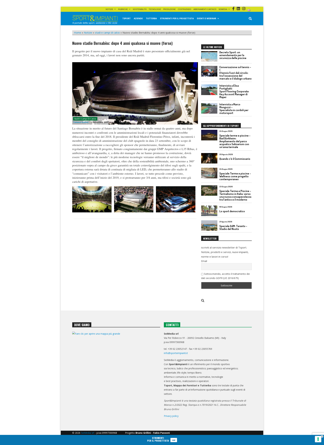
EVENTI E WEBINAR (206, 18)
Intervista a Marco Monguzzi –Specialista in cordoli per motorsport (233, 109)
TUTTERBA (151, 18)
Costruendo (184, 9)
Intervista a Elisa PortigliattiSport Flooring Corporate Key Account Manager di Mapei (234, 91)
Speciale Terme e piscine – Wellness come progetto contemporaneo (235, 176)
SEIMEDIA (223, 9)
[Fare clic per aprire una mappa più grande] (116, 366)
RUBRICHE (123, 9)
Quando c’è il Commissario (234, 158)
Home (77, 32)
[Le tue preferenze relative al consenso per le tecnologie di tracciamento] (318, 439)
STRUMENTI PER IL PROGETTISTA (177, 18)
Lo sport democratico (232, 211)
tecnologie (155, 9)
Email (204, 261)
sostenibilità (139, 9)
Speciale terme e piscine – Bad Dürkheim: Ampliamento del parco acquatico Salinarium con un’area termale (234, 141)
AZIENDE (138, 18)
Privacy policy (171, 416)
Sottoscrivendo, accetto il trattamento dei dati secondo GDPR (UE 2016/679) (225, 276)
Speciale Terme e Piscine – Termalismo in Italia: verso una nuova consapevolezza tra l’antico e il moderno (235, 195)
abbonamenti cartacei (204, 9)
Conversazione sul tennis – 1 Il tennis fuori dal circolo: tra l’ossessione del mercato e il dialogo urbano (235, 72)
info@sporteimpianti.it (176, 353)
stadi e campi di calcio (107, 32)
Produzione (169, 9)
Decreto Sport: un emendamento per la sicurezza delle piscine (232, 55)
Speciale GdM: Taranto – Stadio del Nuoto (233, 227)
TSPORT (126, 18)
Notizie (109, 9)
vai (173, 439)
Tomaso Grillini (81, 122)
